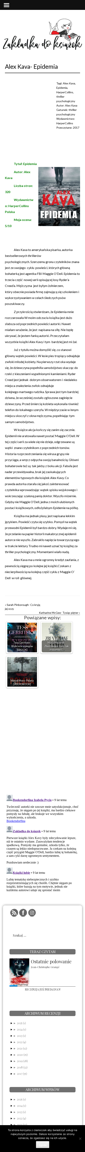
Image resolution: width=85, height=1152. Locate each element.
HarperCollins (64, 92)
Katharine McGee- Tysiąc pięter (58, 612)
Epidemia (61, 87)
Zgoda (42, 1144)
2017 (76, 127)
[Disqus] (42, 740)
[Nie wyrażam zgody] (80, 1139)
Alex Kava (69, 83)
